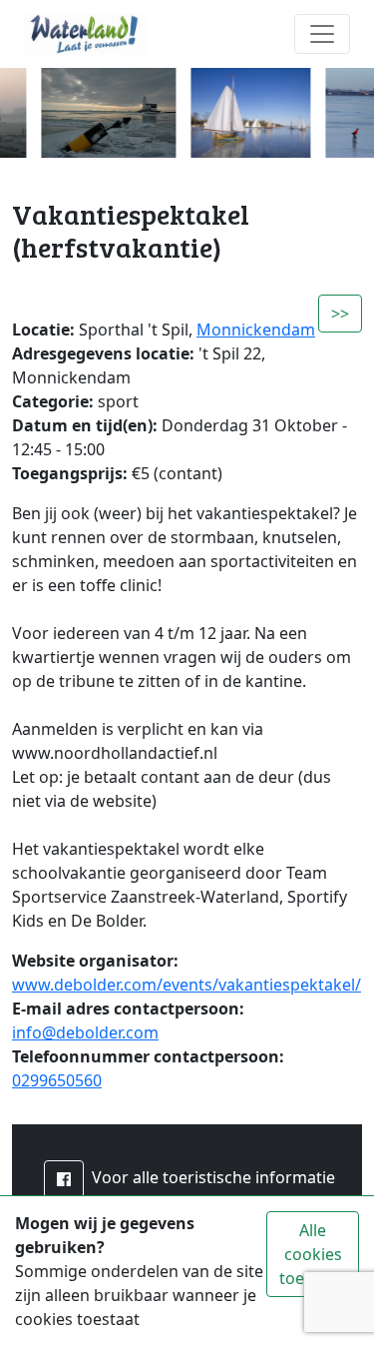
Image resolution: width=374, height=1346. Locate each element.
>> (340, 314)
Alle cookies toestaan (312, 1254)
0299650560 (57, 1080)
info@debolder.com (85, 1032)
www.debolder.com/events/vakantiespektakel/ (186, 985)
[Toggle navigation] (322, 34)
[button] (64, 1179)
